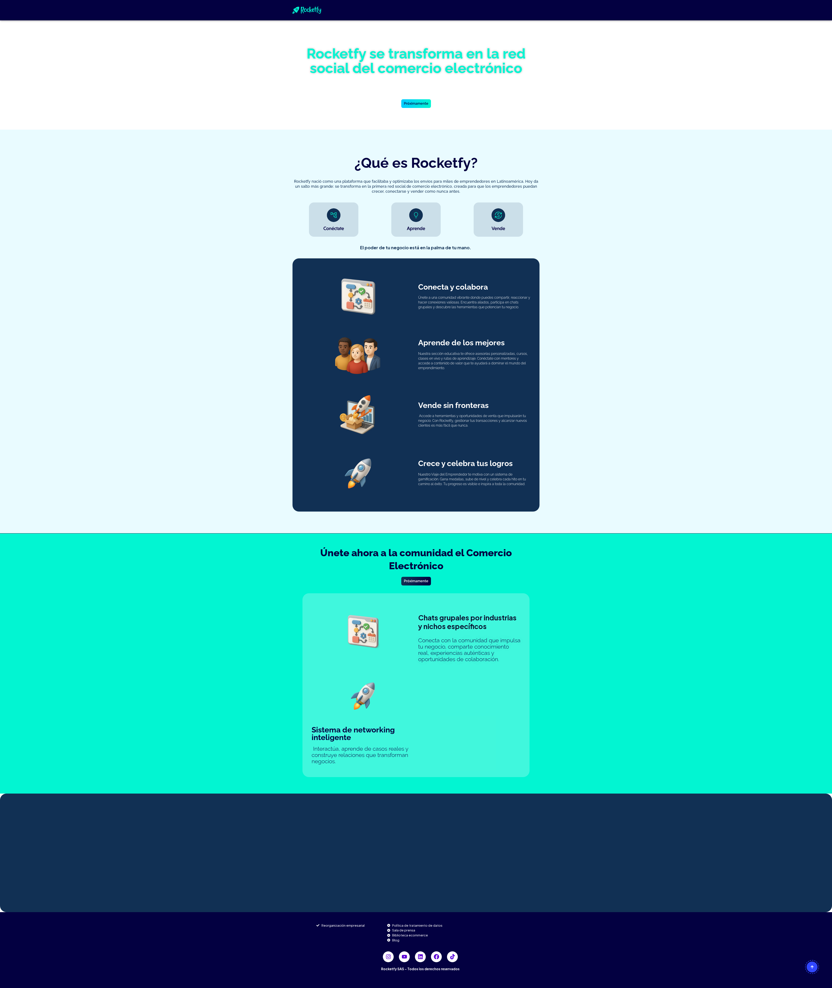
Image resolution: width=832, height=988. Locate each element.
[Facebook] (436, 956)
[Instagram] (388, 956)
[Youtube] (404, 956)
